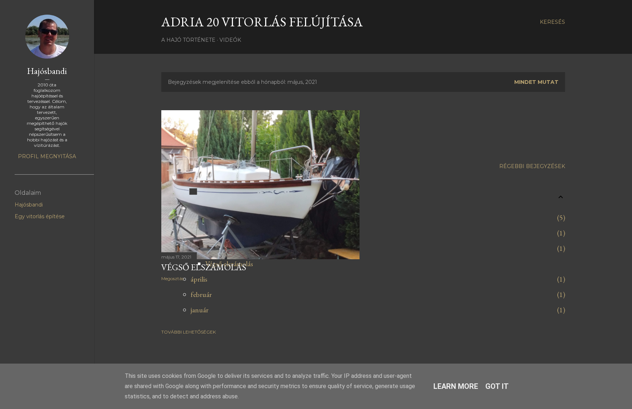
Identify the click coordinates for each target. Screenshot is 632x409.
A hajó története (188, 40)
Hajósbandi (47, 71)
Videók (230, 40)
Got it (497, 386)
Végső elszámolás (203, 267)
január (199, 310)
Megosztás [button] (172, 278)
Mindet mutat (536, 82)
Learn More (455, 386)
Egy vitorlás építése (40, 216)
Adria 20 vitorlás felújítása (262, 21)
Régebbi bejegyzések (532, 166)
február (201, 294)
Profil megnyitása (47, 156)
